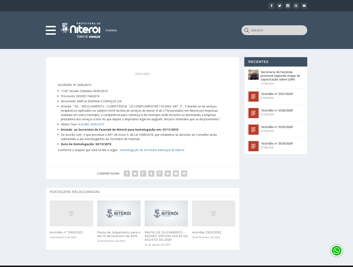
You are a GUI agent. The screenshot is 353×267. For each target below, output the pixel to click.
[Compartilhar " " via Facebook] (127, 173)
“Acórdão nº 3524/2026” (277, 143)
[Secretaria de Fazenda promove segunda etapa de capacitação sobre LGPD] (253, 75)
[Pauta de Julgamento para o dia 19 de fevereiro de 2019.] (119, 213)
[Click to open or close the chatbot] (337, 251)
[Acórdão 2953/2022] (213, 213)
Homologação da (132, 150)
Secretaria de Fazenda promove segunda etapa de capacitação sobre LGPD (280, 75)
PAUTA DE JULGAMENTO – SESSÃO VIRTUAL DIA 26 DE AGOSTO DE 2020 (166, 235)
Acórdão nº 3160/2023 (66, 232)
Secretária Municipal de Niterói (164, 150)
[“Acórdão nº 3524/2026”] (253, 146)
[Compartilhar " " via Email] (176, 173)
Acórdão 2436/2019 (91, 124)
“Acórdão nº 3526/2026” (277, 110)
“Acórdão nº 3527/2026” (277, 94)
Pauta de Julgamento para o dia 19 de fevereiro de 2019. (118, 234)
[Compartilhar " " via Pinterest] (159, 173)
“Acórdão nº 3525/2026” (277, 127)
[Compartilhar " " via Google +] (143, 173)
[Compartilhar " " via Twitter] (135, 173)
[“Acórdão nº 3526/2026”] (253, 113)
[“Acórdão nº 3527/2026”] (253, 96)
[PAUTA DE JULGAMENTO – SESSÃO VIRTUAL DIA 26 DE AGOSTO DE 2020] (166, 213)
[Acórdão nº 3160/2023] (71, 213)
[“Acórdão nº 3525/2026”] (253, 130)
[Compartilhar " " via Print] (184, 173)
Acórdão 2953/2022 (206, 232)
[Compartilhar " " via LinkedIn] (168, 173)
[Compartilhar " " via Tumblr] (151, 173)
